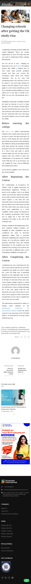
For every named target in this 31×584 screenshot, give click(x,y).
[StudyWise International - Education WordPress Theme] (7, 4)
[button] (26, 580)
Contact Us (4, 511)
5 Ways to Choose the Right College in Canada (8, 371)
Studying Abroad (6, 43)
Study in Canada (6, 531)
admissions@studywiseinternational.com (16, 490)
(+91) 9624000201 (9, 487)
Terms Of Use (5, 548)
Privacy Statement (7, 551)
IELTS (18, 66)
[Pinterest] (28, 337)
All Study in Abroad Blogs (8, 41)
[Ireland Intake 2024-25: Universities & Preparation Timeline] (13, 397)
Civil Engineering (12, 329)
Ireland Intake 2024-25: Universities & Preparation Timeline (13, 408)
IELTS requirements (19, 331)
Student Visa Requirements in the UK (22, 370)
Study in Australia (7, 534)
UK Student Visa (15, 333)
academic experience (11, 327)
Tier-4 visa (10, 132)
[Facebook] (21, 337)
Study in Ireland (6, 537)
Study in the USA (6, 528)
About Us (4, 508)
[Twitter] (25, 337)
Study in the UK (21, 41)
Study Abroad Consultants (9, 514)
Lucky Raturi (15, 358)
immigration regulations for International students (15, 309)
